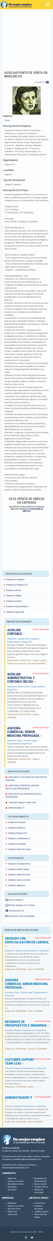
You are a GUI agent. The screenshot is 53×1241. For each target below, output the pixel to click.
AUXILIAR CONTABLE (15, 632)
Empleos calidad (13, 595)
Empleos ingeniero (17, 885)
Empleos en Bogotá (15, 579)
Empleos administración (19, 874)
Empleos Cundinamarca (19, 838)
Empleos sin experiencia (19, 863)
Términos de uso (41, 1187)
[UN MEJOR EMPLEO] (17, 3)
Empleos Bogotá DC (17, 833)
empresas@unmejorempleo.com (15, 1167)
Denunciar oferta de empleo (21, 916)
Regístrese (12, 1203)
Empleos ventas (13, 590)
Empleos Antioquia (17, 822)
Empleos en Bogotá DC (17, 584)
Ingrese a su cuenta (16, 1206)
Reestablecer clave (15, 1184)
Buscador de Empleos (33, 510)
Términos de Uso (16, 910)
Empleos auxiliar (14, 601)
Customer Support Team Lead (22, 802)
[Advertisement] (26, 39)
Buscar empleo (40, 1184)
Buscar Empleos (15, 899)
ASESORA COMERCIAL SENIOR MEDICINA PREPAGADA (23, 732)
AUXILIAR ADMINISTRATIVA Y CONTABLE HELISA (21, 678)
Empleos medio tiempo (18, 869)
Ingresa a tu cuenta (15, 1181)
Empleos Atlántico (16, 827)
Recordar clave (14, 1209)
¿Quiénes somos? (41, 1211)
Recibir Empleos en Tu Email (21, 905)
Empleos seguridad (15, 612)
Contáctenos (39, 1203)
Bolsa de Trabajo (38, 1151)
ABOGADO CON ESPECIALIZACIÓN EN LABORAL (27, 940)
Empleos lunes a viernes (19, 880)
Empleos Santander (17, 844)
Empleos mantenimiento (17, 606)
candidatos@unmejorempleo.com (27, 1159)
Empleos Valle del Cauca (19, 849)
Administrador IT (16, 807)
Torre (7, 120)
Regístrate (12, 1178)
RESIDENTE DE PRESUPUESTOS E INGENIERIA (26, 1023)
